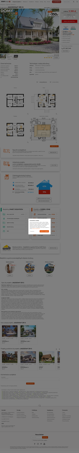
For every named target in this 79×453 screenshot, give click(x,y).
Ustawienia (32, 231)
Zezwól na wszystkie (44, 231)
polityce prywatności (36, 228)
